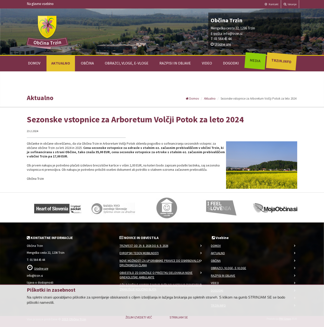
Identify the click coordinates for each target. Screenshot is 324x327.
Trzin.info (281, 61)
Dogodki (231, 63)
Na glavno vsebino (40, 3)
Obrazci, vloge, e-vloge (126, 63)
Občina (87, 63)
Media (255, 60)
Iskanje (291, 4)
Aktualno (60, 63)
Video (207, 63)
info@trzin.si (232, 33)
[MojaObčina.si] (275, 207)
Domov (34, 63)
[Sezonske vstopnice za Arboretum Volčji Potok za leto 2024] (261, 165)
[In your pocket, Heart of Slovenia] (57, 207)
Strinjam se (179, 317)
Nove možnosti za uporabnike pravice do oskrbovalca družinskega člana (160, 263)
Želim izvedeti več (138, 317)
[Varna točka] (166, 207)
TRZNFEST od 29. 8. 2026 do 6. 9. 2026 (144, 246)
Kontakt (273, 4)
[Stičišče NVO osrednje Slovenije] (112, 207)
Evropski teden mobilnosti (139, 253)
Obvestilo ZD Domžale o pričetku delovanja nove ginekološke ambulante (156, 275)
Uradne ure (222, 44)
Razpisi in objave (175, 63)
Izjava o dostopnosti (40, 283)
